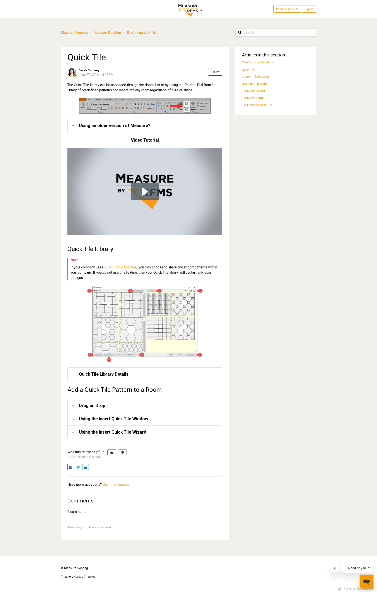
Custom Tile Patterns (255, 76)
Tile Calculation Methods (258, 62)
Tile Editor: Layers (253, 90)
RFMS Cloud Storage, (121, 267)
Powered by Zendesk (358, 588)
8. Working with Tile (142, 33)
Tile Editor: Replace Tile (257, 105)
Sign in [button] (309, 9)
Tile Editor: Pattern (254, 97)
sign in (81, 527)
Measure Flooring (74, 33)
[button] (145, 191)
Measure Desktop (107, 33)
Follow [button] (215, 71)
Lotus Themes (85, 576)
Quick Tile (248, 69)
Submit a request (287, 9)
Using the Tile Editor (255, 83)
